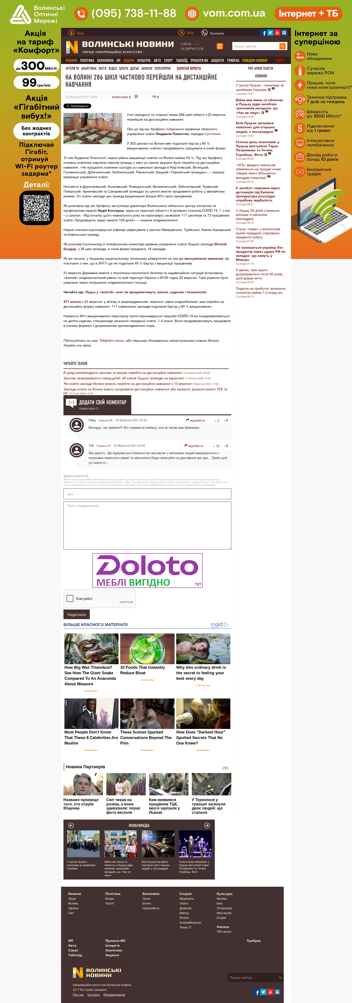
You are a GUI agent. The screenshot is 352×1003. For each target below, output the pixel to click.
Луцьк (72, 898)
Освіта (184, 903)
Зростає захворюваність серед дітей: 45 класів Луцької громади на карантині (123, 377)
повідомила (175, 128)
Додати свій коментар (102, 402)
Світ (71, 913)
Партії (109, 903)
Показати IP (106, 420)
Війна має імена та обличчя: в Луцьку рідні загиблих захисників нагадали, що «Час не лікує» (118, 868)
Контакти (93, 994)
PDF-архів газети (260, 68)
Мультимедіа (139, 825)
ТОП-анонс (224, 931)
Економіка (105, 60)
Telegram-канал (111, 340)
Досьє (134, 68)
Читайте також (75, 363)
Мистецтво (224, 913)
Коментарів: (121, 97)
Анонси (146, 68)
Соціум (186, 893)
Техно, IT (185, 927)
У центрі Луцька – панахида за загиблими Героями (260, 87)
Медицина (187, 898)
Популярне (162, 68)
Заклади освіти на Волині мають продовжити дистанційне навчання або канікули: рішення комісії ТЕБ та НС (145, 391)
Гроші (146, 898)
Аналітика (89, 68)
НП (118, 60)
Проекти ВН (199, 60)
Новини (261, 76)
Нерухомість (150, 908)
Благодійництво (190, 922)
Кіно (219, 903)
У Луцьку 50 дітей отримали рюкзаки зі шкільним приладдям (257, 214)
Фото (103, 68)
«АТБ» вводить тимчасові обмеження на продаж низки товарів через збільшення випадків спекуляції (258, 171)
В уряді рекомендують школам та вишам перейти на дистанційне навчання (122, 372)
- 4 (226, 420)
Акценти (217, 60)
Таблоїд (181, 60)
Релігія (184, 917)
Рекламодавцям (114, 994)
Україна (73, 908)
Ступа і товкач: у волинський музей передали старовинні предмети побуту (258, 232)
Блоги (123, 68)
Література (224, 908)
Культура (144, 60)
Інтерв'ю (72, 68)
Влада (109, 898)
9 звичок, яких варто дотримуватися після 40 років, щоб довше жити (259, 273)
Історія (221, 917)
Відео (113, 68)
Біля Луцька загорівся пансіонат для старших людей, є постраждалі (156, 865)
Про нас (78, 994)
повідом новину (254, 60)
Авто (157, 60)
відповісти (197, 420)
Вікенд (184, 913)
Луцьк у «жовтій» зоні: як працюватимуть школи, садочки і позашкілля (145, 291)
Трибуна (233, 60)
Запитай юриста (189, 68)
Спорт (168, 60)
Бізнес (146, 903)
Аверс (280, 60)
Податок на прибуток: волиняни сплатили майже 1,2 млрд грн (261, 290)
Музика (222, 898)
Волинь (73, 903)
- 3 (226, 445)
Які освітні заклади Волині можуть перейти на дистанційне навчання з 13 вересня (127, 383)
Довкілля (186, 908)
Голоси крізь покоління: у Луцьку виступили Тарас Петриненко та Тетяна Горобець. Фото (194, 867)
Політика (87, 60)
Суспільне (213, 133)
